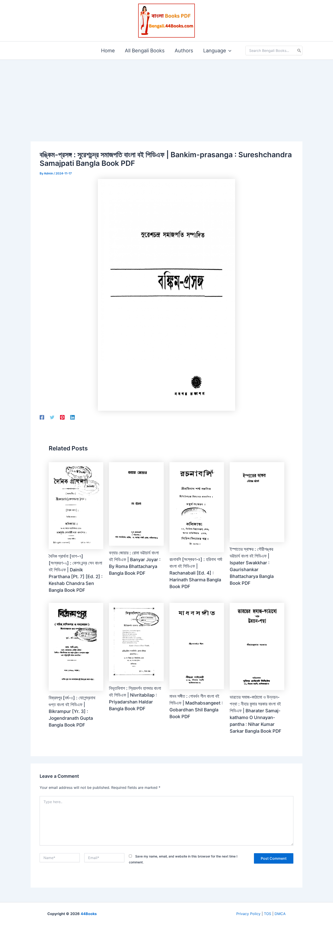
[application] (228, 50)
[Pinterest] (62, 417)
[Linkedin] (72, 417)
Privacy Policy (248, 913)
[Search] (299, 50)
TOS (267, 913)
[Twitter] (52, 417)
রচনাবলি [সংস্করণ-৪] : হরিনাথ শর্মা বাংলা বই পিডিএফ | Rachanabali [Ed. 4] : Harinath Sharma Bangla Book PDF (195, 573)
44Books (89, 913)
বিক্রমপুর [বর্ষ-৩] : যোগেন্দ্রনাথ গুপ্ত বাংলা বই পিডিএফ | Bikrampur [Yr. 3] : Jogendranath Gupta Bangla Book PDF (72, 711)
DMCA (280, 913)
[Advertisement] (166, 93)
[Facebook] (42, 417)
